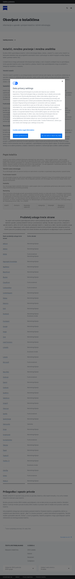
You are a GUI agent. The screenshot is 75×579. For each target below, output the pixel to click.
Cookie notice (17, 130)
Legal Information (28, 130)
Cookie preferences (20, 136)
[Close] (62, 81)
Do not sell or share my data (51, 136)
